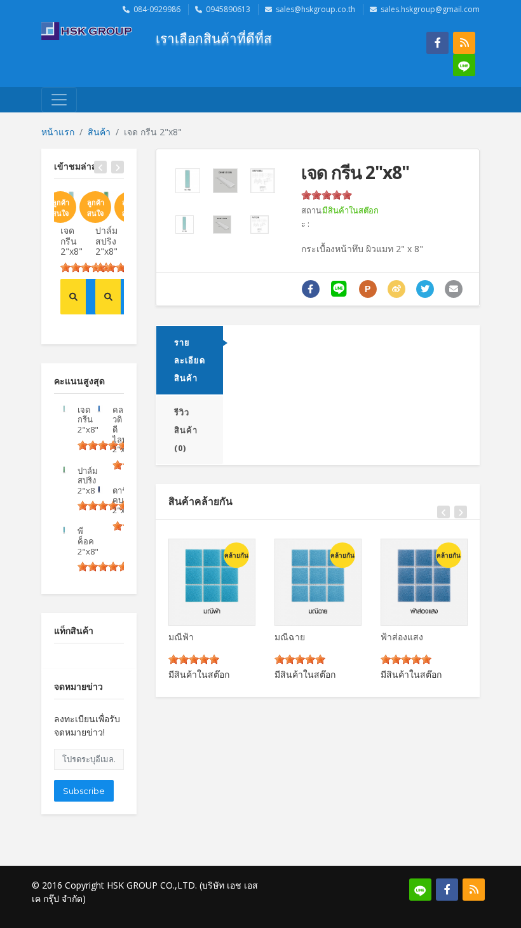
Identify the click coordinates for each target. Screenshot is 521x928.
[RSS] (464, 43)
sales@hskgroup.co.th (315, 9)
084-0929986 (156, 9)
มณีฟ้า (181, 637)
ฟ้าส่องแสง (402, 637)
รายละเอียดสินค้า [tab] (189, 360)
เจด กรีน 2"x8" (71, 241)
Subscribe (84, 791)
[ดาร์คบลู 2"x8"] (99, 490)
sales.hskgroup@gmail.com (430, 9)
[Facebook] (437, 43)
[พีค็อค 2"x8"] (64, 530)
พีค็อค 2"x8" (88, 540)
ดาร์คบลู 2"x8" (122, 500)
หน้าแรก (57, 132)
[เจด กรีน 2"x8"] (64, 409)
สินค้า (99, 132)
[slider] (85, 267)
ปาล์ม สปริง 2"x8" (106, 241)
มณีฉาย (289, 637)
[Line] (464, 65)
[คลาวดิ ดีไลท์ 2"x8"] (99, 409)
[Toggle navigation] (59, 99)
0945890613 (228, 9)
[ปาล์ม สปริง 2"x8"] (64, 470)
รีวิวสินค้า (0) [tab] (186, 430)
